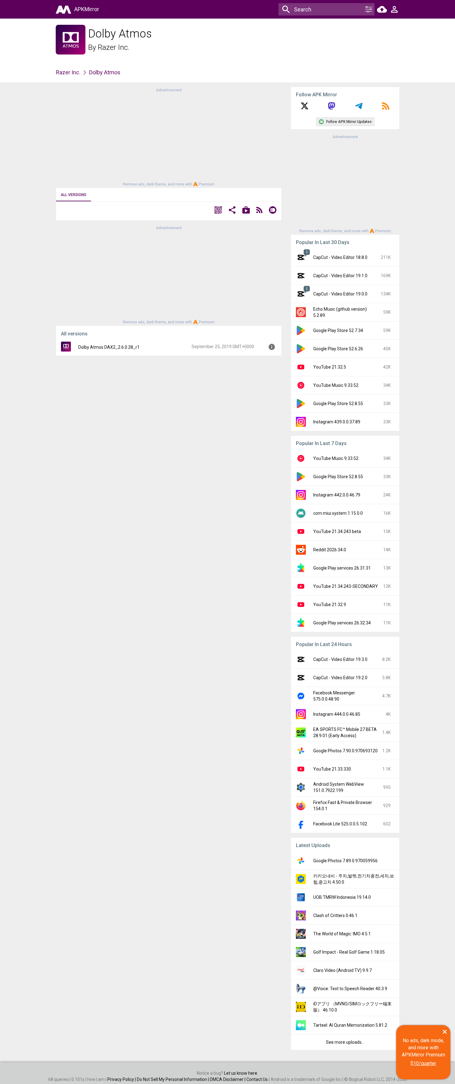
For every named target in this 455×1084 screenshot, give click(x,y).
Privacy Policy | (122, 1079)
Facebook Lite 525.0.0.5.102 (340, 823)
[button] (218, 210)
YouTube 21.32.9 (329, 604)
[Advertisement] (168, 136)
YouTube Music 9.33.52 (335, 385)
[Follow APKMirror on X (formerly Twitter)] (304, 108)
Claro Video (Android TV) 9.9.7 (342, 970)
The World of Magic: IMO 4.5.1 (342, 933)
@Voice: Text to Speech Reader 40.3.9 (350, 988)
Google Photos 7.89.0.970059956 (345, 860)
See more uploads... (345, 1042)
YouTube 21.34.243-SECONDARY (345, 586)
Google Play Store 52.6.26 (338, 348)
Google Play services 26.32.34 (342, 622)
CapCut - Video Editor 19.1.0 (340, 275)
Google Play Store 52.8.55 (338, 403)
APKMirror (86, 9)
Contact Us (257, 1079)
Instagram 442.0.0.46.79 (336, 494)
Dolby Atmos (104, 72)
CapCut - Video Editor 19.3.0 (340, 659)
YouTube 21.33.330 (332, 769)
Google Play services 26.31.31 (342, 568)
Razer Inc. (113, 47)
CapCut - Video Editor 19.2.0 (340, 677)
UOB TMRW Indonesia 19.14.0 (342, 897)
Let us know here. (241, 1073)
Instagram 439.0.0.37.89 (336, 421)
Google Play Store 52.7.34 (338, 330)
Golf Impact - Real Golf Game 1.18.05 (349, 952)
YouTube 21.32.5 (329, 367)
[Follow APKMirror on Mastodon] (331, 108)
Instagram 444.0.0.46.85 (336, 714)
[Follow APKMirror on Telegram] (358, 108)
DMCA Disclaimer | (228, 1079)
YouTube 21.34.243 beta (337, 531)
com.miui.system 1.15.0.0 (338, 513)
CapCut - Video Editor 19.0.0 (340, 293)
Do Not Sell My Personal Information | (173, 1079)
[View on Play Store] (246, 210)
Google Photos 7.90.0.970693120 (345, 750)
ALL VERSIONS (73, 195)
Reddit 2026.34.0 (329, 549)
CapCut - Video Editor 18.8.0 (340, 257)
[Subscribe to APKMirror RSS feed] (385, 108)
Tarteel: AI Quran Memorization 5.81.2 (350, 1025)
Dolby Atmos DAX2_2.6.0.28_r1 (109, 347)
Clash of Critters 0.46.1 (335, 915)
